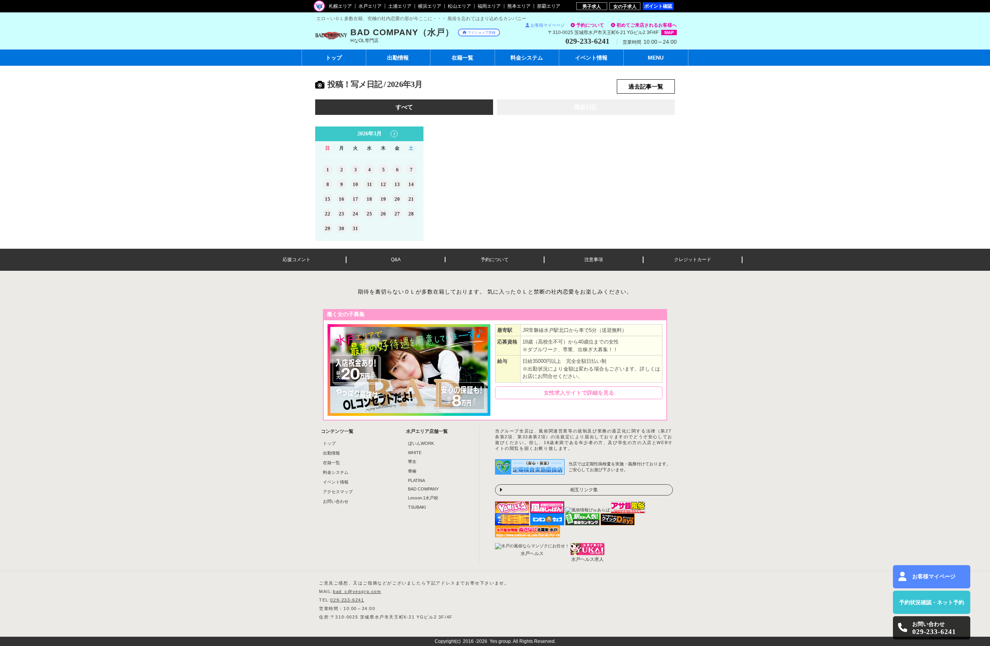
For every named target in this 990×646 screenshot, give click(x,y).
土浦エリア (399, 6)
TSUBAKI (417, 507)
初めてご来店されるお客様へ (646, 25)
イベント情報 (335, 482)
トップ (334, 58)
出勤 (398, 58)
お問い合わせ (335, 501)
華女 (412, 461)
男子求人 (591, 6)
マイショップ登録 (481, 32)
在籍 (462, 58)
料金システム (335, 472)
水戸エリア (370, 6)
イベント (591, 58)
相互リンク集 (584, 489)
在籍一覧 (331, 462)
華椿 (412, 471)
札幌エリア (340, 6)
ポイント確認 (658, 6)
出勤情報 (331, 453)
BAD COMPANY (423, 489)
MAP (669, 32)
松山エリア (459, 6)
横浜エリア (429, 6)
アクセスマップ (338, 491)
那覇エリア (548, 6)
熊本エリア (519, 6)
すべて (404, 107)
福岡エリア (489, 6)
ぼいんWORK (421, 443)
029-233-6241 (347, 600)
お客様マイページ (548, 25)
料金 (526, 58)
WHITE (415, 452)
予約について (590, 25)
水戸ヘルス (532, 553)
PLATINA (416, 480)
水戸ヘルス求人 (587, 559)
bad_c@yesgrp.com (357, 591)
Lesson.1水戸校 (423, 498)
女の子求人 (625, 6)
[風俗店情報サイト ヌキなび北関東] (527, 535)
